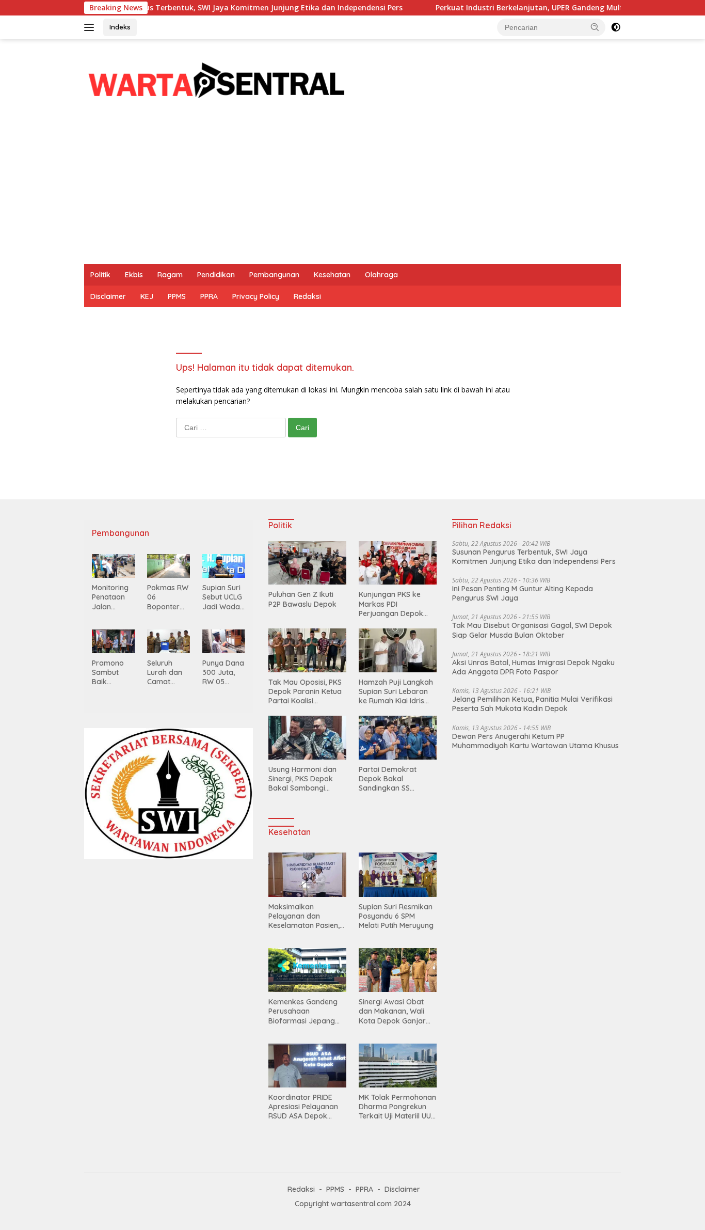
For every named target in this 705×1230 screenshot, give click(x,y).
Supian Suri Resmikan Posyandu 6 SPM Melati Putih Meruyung (396, 916)
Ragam (170, 274)
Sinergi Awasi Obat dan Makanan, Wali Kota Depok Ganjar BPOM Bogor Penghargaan (392, 1011)
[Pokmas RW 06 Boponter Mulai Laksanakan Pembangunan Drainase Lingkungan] (168, 566)
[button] (595, 27)
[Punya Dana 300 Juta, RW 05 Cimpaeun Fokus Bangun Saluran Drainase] (223, 641)
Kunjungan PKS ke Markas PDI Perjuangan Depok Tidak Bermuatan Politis (391, 604)
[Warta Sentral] (216, 78)
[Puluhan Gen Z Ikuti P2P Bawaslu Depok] (307, 563)
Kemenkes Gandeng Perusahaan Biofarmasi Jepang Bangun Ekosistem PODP (303, 1011)
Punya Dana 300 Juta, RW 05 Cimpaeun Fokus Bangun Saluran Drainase (223, 672)
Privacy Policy (255, 296)
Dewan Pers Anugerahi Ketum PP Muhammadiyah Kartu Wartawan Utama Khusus (535, 741)
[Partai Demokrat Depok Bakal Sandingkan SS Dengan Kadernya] (398, 738)
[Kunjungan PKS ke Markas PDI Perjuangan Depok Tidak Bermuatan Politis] (398, 563)
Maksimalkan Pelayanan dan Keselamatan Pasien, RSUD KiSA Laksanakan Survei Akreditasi (304, 916)
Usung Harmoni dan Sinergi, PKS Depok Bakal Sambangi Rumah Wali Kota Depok (302, 779)
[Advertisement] (352, 186)
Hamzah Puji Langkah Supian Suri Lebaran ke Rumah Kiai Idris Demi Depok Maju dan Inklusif (397, 691)
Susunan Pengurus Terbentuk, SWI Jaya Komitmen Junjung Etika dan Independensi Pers (212, 7)
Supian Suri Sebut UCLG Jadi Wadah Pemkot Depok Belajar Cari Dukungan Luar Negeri (223, 597)
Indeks (120, 27)
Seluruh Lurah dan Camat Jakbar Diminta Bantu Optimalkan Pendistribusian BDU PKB (168, 672)
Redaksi (307, 296)
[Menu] (91, 27)
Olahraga (381, 274)
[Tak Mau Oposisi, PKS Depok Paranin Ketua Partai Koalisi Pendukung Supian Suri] (307, 650)
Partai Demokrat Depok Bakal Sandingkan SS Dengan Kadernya (390, 779)
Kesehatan (332, 274)
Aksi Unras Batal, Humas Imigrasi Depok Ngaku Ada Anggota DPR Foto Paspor (533, 667)
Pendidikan (216, 274)
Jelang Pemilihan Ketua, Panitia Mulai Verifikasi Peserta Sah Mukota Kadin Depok (532, 704)
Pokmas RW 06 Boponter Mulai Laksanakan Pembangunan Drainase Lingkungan (168, 597)
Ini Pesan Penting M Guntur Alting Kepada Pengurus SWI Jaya (522, 593)
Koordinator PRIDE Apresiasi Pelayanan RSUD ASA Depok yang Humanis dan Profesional (303, 1107)
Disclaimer (108, 296)
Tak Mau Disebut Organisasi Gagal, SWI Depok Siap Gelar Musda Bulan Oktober (532, 630)
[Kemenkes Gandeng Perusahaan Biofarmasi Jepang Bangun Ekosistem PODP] (307, 970)
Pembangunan (274, 274)
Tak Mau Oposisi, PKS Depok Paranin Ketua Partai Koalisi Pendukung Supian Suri (305, 691)
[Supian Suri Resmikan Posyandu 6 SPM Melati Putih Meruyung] (398, 874)
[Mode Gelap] (616, 27)
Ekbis (134, 274)
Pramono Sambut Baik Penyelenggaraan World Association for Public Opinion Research (112, 672)
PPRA (209, 296)
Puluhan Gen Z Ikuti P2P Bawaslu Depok (302, 599)
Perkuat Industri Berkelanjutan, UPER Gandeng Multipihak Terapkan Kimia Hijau (548, 7)
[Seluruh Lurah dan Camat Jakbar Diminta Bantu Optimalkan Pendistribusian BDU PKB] (168, 641)
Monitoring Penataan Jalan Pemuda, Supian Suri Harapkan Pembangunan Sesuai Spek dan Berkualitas (112, 597)
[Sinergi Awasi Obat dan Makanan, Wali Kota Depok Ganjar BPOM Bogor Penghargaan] (398, 970)
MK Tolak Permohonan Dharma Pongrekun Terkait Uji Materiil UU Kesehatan (397, 1107)
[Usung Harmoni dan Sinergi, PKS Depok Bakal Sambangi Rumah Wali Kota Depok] (307, 738)
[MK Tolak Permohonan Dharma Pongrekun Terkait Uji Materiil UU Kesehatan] (398, 1065)
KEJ (146, 296)
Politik (100, 274)
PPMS (177, 296)
